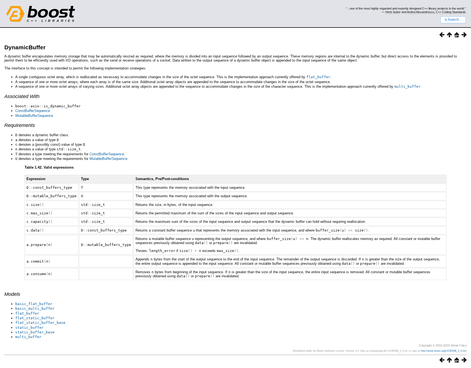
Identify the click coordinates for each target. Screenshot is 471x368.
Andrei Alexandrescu (420, 12)
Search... (455, 20)
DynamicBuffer (25, 47)
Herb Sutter (393, 12)
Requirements (19, 125)
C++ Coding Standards (451, 12)
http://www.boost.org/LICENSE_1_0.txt (443, 350)
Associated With (22, 96)
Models (12, 294)
